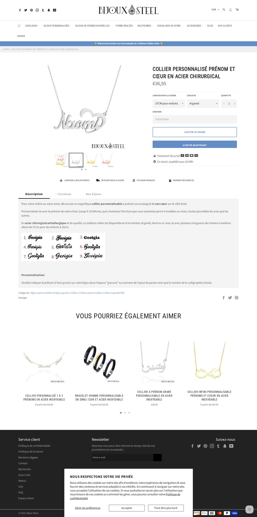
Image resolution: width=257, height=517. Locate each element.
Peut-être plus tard (165, 508)
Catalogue (31, 25)
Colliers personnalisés (90, 293)
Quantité (226, 95)
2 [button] (86, 169)
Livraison (64, 194)
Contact (22, 463)
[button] (121, 413)
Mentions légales (28, 457)
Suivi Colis (24, 475)
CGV (20, 487)
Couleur (191, 95)
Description (34, 194)
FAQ (20, 492)
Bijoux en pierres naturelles (92, 25)
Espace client (26, 498)
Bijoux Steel (32, 513)
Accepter (126, 508)
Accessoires (194, 25)
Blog (210, 25)
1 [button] (81, 169)
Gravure (157, 111)
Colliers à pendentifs (113, 293)
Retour (22, 481)
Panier (21, 36)
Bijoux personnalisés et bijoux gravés (50, 293)
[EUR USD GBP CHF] (215, 10)
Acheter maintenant (195, 145)
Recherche (24, 469)
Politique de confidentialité (34, 446)
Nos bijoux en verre (168, 25)
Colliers (74, 293)
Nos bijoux (93, 194)
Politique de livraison (30, 452)
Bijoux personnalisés (56, 25)
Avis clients (225, 25)
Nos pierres (144, 25)
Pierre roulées (124, 25)
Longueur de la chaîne (164, 95)
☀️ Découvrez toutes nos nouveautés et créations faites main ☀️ (128, 43)
